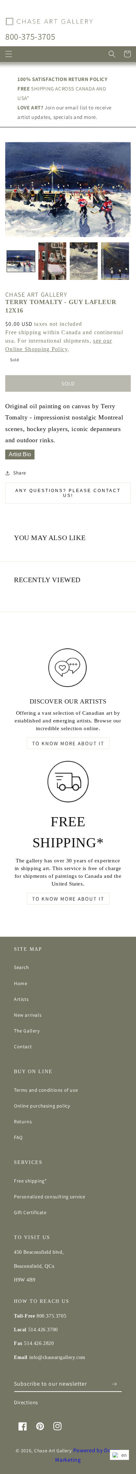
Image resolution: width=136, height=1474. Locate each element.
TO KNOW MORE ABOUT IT (68, 743)
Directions (26, 1402)
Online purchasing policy (42, 1106)
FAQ (18, 1137)
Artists (21, 999)
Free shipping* (30, 1181)
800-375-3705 (30, 36)
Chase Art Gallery (53, 1450)
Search (21, 967)
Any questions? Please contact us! (68, 493)
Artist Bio (20, 454)
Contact (23, 1046)
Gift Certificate (30, 1212)
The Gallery (27, 1031)
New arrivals (27, 1015)
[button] (8, 54)
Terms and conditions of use (46, 1090)
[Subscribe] (114, 1384)
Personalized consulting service (49, 1196)
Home (20, 983)
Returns (23, 1121)
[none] (21, 261)
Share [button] (19, 473)
